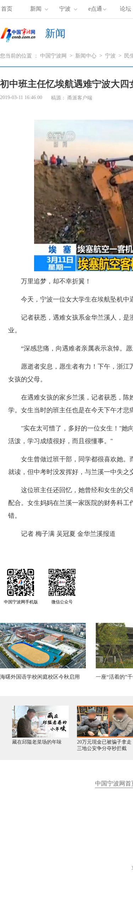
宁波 (65, 9)
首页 (6, 9)
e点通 (95, 9)
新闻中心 (85, 56)
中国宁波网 (53, 56)
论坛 (125, 9)
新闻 (35, 9)
